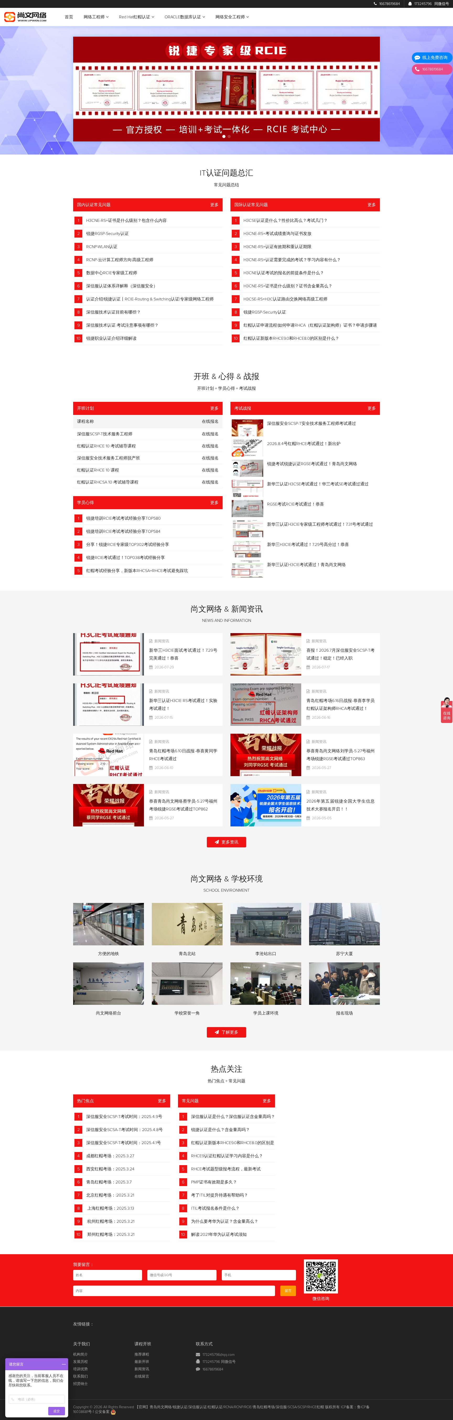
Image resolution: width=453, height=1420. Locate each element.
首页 (69, 17)
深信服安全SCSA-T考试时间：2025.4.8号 (124, 1130)
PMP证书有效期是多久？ (214, 1182)
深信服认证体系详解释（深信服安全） (122, 286)
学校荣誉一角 (187, 1013)
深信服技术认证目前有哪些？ (113, 312)
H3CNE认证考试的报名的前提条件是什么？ (284, 273)
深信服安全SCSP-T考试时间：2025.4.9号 (124, 1117)
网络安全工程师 (230, 17)
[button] (223, 136)
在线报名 (210, 434)
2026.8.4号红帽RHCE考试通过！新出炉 (304, 444)
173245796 (431, 4)
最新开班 (141, 1362)
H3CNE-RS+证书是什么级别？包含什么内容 (126, 220)
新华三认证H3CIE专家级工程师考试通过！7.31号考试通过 (320, 524)
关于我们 (81, 1344)
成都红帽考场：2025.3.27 (110, 1156)
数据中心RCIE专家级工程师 (111, 273)
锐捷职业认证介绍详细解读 (111, 338)
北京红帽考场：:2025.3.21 (110, 1195)
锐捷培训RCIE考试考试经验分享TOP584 (123, 531)
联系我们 (80, 1376)
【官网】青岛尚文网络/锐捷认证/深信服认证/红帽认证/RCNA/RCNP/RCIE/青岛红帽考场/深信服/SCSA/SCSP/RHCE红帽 (229, 1407)
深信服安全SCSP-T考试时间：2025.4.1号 (123, 1143)
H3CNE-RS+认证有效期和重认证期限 (277, 247)
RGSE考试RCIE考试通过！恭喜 (295, 504)
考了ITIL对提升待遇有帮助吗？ (219, 1195)
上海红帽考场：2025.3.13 (110, 1208)
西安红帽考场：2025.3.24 (110, 1169)
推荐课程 (141, 1354)
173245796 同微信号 (219, 1362)
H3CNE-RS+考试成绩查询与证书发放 (277, 234)
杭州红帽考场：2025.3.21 (110, 1221)
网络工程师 (94, 17)
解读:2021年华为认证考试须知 (219, 1234)
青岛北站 (187, 954)
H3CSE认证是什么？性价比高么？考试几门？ (286, 220)
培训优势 (80, 1369)
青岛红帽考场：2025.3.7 (109, 1182)
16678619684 (389, 4)
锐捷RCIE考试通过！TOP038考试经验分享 (125, 558)
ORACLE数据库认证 (183, 17)
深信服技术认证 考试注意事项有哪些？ (122, 325)
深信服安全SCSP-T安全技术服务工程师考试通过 (311, 423)
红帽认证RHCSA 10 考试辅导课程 (107, 482)
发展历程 (80, 1362)
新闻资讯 (141, 1369)
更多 (214, 205)
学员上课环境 (265, 1013)
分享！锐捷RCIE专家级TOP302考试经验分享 (127, 544)
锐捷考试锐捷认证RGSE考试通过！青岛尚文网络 (312, 464)
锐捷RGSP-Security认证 (107, 234)
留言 (288, 1291)
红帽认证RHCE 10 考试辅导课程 (106, 446)
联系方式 (204, 1344)
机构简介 (80, 1354)
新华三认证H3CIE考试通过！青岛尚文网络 (306, 565)
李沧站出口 (265, 954)
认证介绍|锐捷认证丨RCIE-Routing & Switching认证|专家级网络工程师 (150, 299)
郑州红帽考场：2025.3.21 (110, 1234)
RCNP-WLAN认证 (101, 247)
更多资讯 (230, 842)
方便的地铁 (108, 954)
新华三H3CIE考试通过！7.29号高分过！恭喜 (308, 544)
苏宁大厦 (344, 954)
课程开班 (142, 1344)
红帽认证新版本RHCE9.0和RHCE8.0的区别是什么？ (291, 338)
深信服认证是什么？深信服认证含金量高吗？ (233, 1117)
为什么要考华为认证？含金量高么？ (224, 1221)
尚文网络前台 (108, 1013)
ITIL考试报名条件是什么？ (215, 1208)
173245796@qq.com (219, 1355)
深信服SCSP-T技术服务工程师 (104, 434)
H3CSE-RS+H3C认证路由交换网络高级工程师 (285, 299)
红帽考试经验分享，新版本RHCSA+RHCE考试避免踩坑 (137, 571)
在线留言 (141, 1376)
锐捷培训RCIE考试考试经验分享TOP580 (123, 518)
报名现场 (344, 1013)
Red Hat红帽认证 (134, 17)
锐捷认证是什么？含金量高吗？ (220, 1130)
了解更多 (230, 1032)
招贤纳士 (80, 1384)
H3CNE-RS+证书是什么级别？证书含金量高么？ (288, 286)
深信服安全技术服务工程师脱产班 (108, 458)
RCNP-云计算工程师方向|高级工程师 (119, 260)
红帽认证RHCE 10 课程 (98, 470)
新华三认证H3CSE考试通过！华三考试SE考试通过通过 (318, 484)
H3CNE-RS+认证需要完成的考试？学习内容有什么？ (292, 260)
